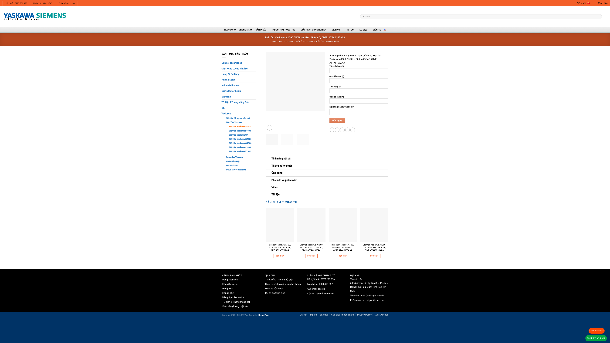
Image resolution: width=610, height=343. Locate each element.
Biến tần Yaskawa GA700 (240, 143)
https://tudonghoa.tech (372, 295)
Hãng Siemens (229, 284)
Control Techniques (232, 63)
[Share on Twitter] (337, 130)
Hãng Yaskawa (230, 279)
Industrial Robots (231, 85)
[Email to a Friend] (342, 130)
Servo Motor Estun (231, 91)
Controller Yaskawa (234, 157)
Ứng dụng (276, 172)
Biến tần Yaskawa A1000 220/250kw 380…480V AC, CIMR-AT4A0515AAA (374, 247)
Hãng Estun (228, 293)
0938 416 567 (326, 284)
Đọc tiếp (280, 256)
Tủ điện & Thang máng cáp (236, 301)
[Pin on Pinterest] (347, 130)
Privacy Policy (364, 314)
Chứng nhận (245, 30)
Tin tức (349, 30)
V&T (224, 108)
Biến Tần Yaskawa (304, 41)
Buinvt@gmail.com (67, 3)
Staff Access (381, 314)
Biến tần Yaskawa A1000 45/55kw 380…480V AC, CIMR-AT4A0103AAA (343, 247)
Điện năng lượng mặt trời (235, 306)
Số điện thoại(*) (336, 97)
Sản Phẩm (261, 30)
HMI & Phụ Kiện (233, 161)
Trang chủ (276, 41)
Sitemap (324, 314)
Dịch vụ (336, 30)
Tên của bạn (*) (336, 66)
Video (274, 187)
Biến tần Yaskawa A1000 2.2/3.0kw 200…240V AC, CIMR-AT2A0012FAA (280, 247)
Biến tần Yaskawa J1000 (240, 147)
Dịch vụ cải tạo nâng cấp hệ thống (283, 284)
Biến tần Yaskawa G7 (238, 135)
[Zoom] (269, 128)
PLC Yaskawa (232, 165)
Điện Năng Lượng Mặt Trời (235, 68)
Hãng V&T (227, 288)
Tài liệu (363, 30)
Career (303, 314)
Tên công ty (334, 86)
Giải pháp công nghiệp (313, 30)
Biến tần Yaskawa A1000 (327, 41)
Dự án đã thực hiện (275, 293)
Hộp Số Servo (229, 79)
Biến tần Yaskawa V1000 (240, 151)
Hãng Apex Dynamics (233, 297)
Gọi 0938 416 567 (596, 338)
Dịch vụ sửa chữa (274, 288)
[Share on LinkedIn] (352, 130)
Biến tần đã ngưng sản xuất (238, 118)
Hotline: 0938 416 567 (42, 3)
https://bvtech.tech (376, 300)
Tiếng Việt (581, 3)
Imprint (313, 314)
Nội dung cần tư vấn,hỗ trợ (341, 107)
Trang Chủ (230, 30)
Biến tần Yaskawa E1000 (240, 131)
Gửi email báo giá (316, 288)
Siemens (226, 96)
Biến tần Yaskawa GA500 (240, 139)
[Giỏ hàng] (606, 16)
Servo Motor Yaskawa (236, 169)
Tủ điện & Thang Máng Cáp (235, 102)
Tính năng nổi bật (281, 158)
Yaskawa (288, 41)
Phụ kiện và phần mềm (284, 180)
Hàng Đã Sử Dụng (231, 74)
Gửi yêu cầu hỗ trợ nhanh (320, 293)
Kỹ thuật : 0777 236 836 (17, 3)
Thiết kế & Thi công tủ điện (279, 279)
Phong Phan (263, 315)
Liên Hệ (377, 30)
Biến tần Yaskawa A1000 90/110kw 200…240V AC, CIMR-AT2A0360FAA (311, 247)
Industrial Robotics (283, 30)
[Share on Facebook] (332, 130)
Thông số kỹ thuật (281, 165)
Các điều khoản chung (342, 314)
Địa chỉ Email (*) (336, 76)
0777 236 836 (328, 279)
